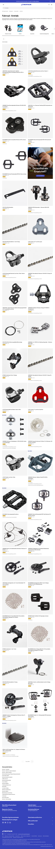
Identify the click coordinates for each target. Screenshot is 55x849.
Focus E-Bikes (4, 781)
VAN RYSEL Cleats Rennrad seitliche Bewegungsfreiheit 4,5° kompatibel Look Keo (14, 308)
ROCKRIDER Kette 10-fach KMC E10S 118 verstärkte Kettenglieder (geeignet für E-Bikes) (13, 616)
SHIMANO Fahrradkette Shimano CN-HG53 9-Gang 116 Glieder (39, 376)
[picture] (14, 56)
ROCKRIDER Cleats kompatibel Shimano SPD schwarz (14, 139)
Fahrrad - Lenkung (5, 769)
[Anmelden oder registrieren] (49, 4)
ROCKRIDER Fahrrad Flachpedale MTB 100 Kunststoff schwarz (39, 140)
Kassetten (32, 33)
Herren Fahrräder (5, 797)
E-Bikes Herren (5, 778)
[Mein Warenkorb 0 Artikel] (51, 4)
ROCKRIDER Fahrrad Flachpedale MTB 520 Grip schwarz (15, 174)
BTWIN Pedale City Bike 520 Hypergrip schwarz (38, 615)
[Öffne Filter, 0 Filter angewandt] (3, 39)
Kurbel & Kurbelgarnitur (44, 33)
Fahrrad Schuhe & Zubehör (7, 777)
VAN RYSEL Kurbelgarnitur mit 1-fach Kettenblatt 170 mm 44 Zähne (14, 583)
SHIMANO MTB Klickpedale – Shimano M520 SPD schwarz (38, 208)
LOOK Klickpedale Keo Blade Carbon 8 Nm (12, 409)
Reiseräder (4, 786)
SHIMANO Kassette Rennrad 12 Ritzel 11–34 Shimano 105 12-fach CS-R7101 (40, 442)
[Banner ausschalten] (50, 1)
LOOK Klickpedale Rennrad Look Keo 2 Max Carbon (14, 273)
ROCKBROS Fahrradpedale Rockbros (11, 514)
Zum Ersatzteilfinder (40, 175)
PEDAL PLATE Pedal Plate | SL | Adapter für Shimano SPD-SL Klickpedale (14, 750)
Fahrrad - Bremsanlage (6, 799)
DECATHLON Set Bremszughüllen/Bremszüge (12, 342)
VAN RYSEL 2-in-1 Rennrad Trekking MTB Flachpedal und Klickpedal (40, 106)
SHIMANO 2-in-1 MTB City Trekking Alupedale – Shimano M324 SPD (40, 343)
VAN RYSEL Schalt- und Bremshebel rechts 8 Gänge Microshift (39, 683)
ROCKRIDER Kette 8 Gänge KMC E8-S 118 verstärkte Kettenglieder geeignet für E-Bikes (39, 649)
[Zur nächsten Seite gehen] (32, 761)
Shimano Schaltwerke (6, 789)
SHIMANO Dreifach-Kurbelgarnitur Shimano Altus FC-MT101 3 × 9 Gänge (14, 716)
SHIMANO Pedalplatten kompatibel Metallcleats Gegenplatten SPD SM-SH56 (38, 549)
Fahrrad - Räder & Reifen (7, 772)
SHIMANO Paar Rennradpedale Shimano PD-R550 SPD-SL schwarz (14, 106)
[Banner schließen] (52, 1)
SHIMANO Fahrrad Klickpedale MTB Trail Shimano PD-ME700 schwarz (39, 515)
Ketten (20, 33)
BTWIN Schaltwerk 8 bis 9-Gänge (10, 375)
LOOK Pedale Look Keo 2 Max (9, 477)
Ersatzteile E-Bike (5, 775)
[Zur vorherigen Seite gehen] (23, 761)
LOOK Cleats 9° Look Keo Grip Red (35, 409)
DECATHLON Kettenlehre (8, 207)
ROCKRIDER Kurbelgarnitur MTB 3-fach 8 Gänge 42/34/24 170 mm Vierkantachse (38, 583)
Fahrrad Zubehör (5, 783)
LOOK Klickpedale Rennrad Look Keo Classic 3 (38, 71)
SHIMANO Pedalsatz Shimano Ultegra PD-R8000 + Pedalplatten (39, 308)
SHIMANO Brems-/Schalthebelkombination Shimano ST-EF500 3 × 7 (15, 549)
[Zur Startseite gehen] (26, 4)
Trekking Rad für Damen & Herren (8, 794)
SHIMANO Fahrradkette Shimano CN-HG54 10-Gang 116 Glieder (40, 274)
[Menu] (3, 4)
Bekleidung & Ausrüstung (7, 792)
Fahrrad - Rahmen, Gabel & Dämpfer (9, 770)
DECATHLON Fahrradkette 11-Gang (10, 682)
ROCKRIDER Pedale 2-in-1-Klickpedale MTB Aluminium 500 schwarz (39, 716)
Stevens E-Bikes (5, 791)
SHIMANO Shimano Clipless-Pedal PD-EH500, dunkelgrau (38, 478)
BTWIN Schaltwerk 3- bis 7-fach (9, 649)
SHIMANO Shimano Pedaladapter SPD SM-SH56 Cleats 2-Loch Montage (14, 442)
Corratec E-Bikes (5, 788)
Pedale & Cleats (8, 33)
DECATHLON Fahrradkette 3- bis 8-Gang (11, 241)
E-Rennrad (4, 795)
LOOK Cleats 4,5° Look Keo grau (35, 241)
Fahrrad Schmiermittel (6, 780)
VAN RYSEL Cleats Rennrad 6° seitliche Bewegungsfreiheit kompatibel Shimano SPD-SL (13, 71)
